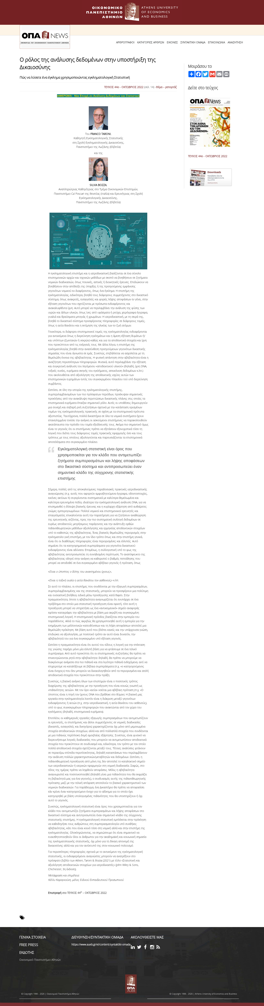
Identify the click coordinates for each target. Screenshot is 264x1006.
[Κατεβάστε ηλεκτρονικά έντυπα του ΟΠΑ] (234, 168)
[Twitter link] (140, 947)
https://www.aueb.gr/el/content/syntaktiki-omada (101, 944)
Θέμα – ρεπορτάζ (166, 87)
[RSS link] (159, 947)
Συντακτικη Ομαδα (193, 42)
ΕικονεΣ (172, 42)
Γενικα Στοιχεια (32, 937)
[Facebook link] (147, 947)
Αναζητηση (235, 42)
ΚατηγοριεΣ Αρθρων (150, 42)
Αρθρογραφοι (125, 42)
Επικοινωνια (216, 42)
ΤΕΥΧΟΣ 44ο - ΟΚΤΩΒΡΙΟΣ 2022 (123, 87)
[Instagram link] (153, 947)
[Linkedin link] (134, 947)
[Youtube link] (143, 947)
